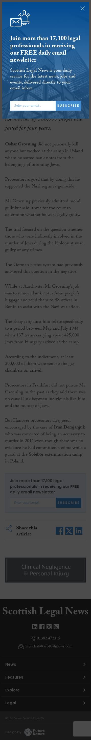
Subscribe (68, 105)
